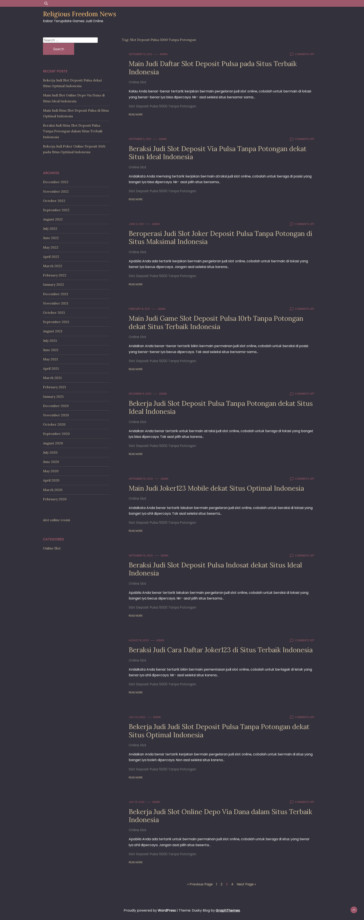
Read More (136, 114)
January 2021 (53, 396)
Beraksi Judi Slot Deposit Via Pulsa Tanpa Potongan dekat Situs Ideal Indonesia (217, 152)
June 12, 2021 (136, 224)
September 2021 (56, 322)
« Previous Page (200, 884)
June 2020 (51, 462)
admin (163, 54)
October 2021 (54, 312)
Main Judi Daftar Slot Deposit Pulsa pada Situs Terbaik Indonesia (213, 67)
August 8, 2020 (139, 640)
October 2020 (54, 424)
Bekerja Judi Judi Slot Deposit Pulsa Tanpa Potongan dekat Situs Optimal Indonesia (219, 730)
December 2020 (56, 406)
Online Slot (137, 82)
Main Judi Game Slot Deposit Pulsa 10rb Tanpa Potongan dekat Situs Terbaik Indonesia (216, 322)
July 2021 (50, 340)
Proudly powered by (150, 910)
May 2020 (51, 471)
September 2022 (56, 210)
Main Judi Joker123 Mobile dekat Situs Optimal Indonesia (216, 488)
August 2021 (52, 331)
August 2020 (53, 443)
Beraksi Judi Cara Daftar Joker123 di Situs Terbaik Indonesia (221, 649)
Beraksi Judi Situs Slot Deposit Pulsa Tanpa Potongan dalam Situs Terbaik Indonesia (72, 131)
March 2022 (52, 266)
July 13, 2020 (137, 802)
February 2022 (54, 275)
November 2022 (56, 191)
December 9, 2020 (140, 393)
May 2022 (50, 247)
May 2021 (50, 359)
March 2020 (52, 490)
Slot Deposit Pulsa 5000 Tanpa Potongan (162, 106)
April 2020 (51, 480)
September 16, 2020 (141, 478)
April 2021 (51, 368)
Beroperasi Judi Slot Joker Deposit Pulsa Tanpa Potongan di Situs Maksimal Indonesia (220, 237)
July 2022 (50, 228)
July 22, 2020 (137, 717)
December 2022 (55, 182)
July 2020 (50, 452)
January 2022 (53, 284)
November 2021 (55, 303)
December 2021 (55, 294)
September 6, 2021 (140, 139)
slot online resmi (56, 520)
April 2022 (51, 256)
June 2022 (51, 238)
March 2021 (52, 378)
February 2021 (54, 387)
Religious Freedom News (79, 14)
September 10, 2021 (140, 54)
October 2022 (54, 201)
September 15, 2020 (141, 555)
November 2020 (56, 415)
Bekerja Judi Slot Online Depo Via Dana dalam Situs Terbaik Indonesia (220, 815)
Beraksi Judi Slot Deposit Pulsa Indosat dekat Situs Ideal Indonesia (215, 569)
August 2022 (53, 219)
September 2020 (56, 434)
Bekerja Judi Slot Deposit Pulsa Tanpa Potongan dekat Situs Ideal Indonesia (221, 407)
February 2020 (55, 499)
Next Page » (246, 884)
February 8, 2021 (139, 309)
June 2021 (50, 350)
